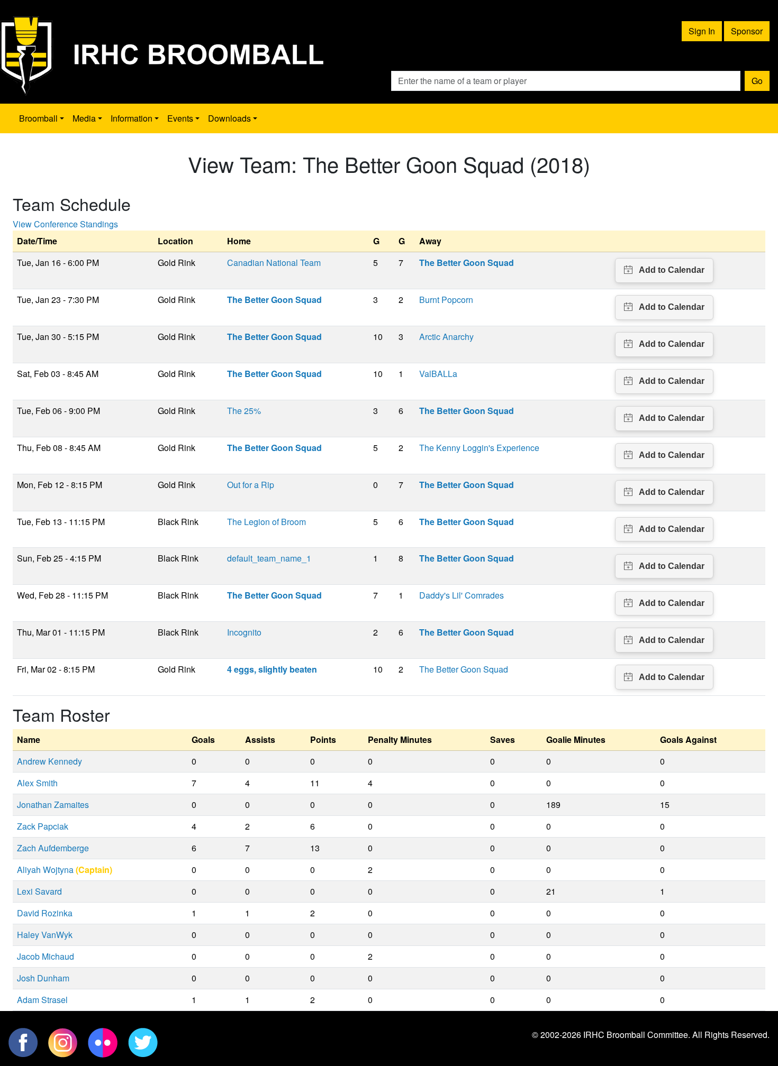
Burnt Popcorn (446, 299)
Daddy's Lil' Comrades (461, 595)
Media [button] (84, 118)
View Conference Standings (65, 224)
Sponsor (747, 31)
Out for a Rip (250, 485)
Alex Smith (37, 783)
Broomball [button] (38, 118)
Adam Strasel (42, 1000)
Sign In (702, 31)
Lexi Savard (39, 891)
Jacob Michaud (45, 956)
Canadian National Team (274, 262)
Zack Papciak (42, 826)
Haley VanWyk (45, 935)
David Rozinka (45, 913)
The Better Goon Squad (463, 669)
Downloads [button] (229, 118)
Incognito (244, 632)
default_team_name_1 (269, 558)
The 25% (244, 411)
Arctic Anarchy (446, 336)
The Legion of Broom (266, 522)
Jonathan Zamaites (53, 804)
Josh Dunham (43, 978)
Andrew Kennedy (49, 761)
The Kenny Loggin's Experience (479, 448)
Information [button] (131, 118)
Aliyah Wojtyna (45, 869)
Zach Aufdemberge (53, 848)
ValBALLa (438, 373)
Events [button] (180, 118)
